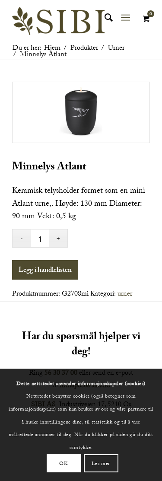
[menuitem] (104, 17)
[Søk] (104, 17)
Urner (125, 293)
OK (63, 463)
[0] (146, 19)
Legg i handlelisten (45, 271)
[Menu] (125, 17)
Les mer (101, 463)
